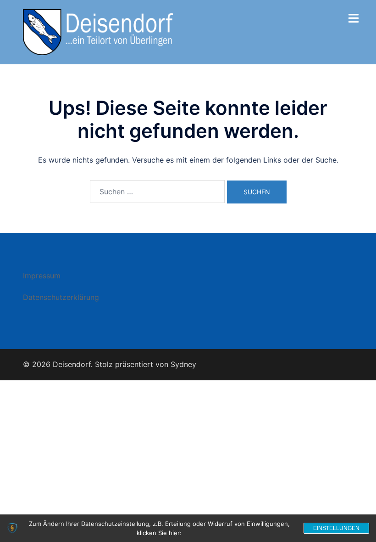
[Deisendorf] (98, 31)
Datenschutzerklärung (61, 297)
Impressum (42, 275)
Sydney (183, 364)
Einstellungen (336, 528)
